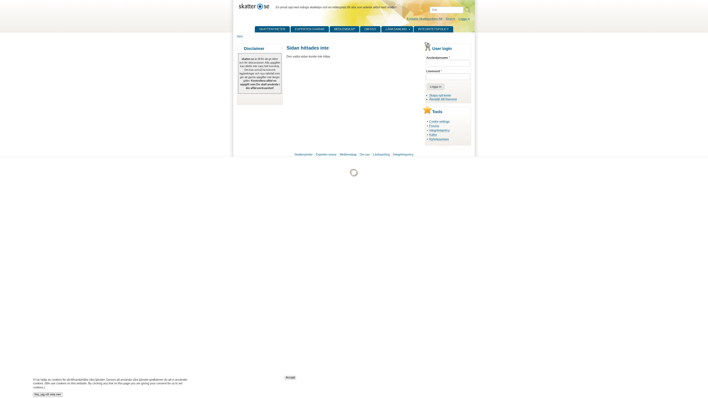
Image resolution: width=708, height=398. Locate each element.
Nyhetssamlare (439, 139)
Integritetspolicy (439, 130)
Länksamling (381, 154)
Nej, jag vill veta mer (47, 394)
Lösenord (433, 71)
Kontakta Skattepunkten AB (424, 18)
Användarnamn (437, 57)
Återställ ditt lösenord (443, 99)
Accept (290, 377)
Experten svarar (326, 154)
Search (450, 18)
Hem (240, 36)
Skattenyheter (303, 154)
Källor (433, 134)
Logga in (464, 18)
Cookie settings (439, 121)
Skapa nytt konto (440, 95)
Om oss (365, 154)
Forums (434, 126)
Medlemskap (348, 154)
